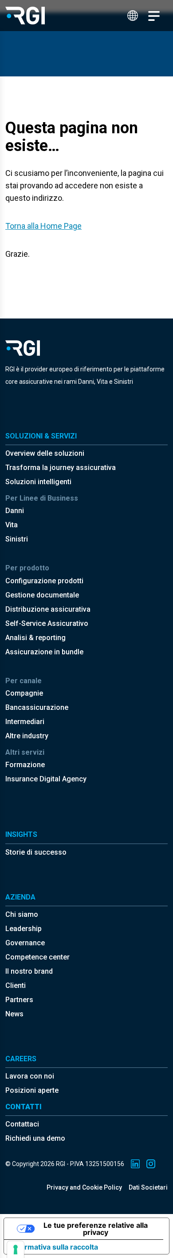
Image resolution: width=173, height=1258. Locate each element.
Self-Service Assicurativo (46, 623)
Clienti (15, 985)
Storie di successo (36, 852)
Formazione (25, 764)
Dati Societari (148, 1187)
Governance (25, 943)
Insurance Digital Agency (45, 779)
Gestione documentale (42, 595)
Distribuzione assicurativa (47, 609)
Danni (14, 510)
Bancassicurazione (36, 707)
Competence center (37, 957)
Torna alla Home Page (43, 226)
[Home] (25, 15)
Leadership (23, 928)
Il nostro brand (29, 971)
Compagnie (24, 693)
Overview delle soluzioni (44, 453)
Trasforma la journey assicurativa (60, 467)
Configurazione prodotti (44, 581)
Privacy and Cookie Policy (84, 1187)
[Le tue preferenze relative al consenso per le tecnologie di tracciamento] (15, 1249)
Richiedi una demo (35, 1138)
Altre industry (26, 736)
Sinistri (16, 539)
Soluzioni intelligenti (38, 482)
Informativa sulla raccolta (54, 1246)
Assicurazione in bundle (44, 652)
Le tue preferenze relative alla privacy (95, 1229)
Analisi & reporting (35, 637)
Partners (19, 999)
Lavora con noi (29, 1076)
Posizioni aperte (32, 1090)
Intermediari (24, 721)
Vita (11, 525)
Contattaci (22, 1124)
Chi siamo (21, 914)
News (14, 1014)
